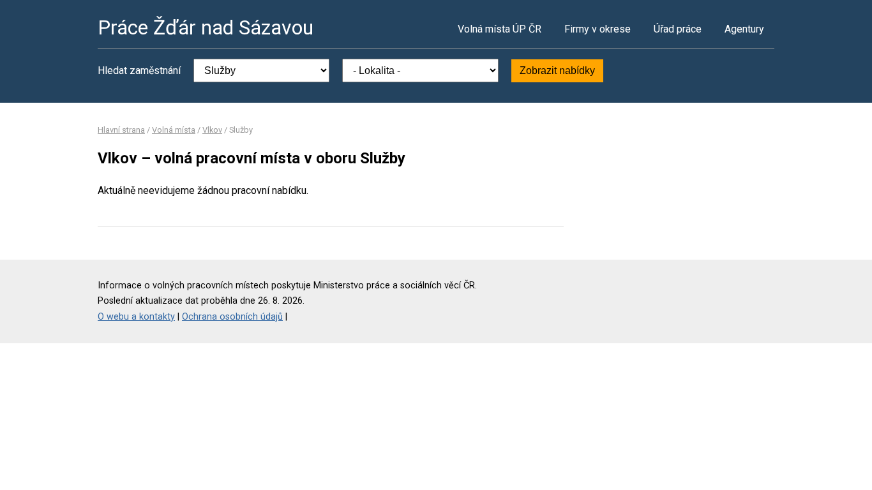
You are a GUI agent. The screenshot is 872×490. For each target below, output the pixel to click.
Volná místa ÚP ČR (499, 29)
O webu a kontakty (136, 316)
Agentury (744, 29)
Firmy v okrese (597, 29)
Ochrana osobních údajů (232, 316)
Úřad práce (678, 29)
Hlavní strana (121, 130)
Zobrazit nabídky (557, 70)
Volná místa (173, 130)
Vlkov (212, 130)
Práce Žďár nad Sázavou (205, 27)
